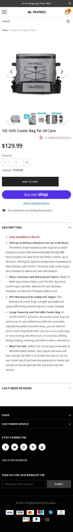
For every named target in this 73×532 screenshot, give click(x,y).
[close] (70, 3)
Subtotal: (7, 170)
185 (9, 210)
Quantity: (7, 155)
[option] (36, 72)
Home (5, 30)
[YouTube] (42, 447)
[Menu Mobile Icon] (4, 12)
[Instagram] (23, 447)
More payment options (37, 203)
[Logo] (37, 12)
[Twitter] (14, 447)
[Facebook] (5, 447)
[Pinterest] (32, 447)
